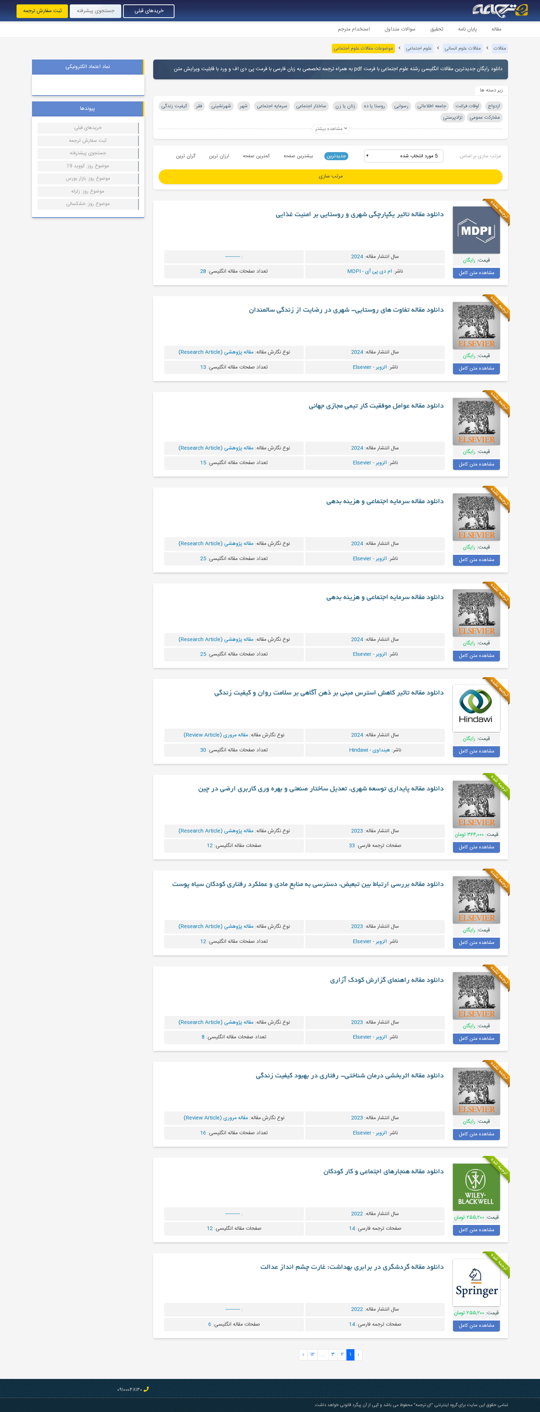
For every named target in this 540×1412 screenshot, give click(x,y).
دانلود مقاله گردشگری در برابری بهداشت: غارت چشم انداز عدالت (352, 1267)
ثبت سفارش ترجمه (42, 11)
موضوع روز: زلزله (87, 191)
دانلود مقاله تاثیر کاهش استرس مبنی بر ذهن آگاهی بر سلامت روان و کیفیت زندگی (329, 693)
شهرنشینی (221, 106)
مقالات (500, 48)
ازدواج (494, 106)
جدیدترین (336, 156)
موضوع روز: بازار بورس (88, 179)
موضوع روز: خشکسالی (88, 204)
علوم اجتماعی (419, 48)
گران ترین (185, 156)
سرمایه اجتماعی (272, 106)
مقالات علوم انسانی (462, 48)
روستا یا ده (374, 106)
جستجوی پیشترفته (88, 153)
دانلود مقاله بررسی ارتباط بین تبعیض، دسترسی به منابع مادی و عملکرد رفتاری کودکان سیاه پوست (308, 884)
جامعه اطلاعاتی (431, 106)
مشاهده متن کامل (476, 273)
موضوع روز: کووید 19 (87, 166)
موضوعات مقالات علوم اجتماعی (363, 48)
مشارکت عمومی (484, 118)
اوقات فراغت (467, 106)
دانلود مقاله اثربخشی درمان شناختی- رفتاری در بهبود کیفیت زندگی (350, 1076)
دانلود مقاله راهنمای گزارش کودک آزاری (387, 980)
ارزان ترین (219, 156)
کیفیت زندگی (174, 106)
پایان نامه (467, 29)
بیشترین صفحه (298, 156)
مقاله (496, 29)
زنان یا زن (345, 106)
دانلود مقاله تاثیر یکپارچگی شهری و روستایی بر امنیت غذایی (360, 215)
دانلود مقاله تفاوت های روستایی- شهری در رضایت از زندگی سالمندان (346, 310)
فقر (199, 106)
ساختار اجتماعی (311, 106)
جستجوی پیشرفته (95, 11)
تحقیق (436, 29)
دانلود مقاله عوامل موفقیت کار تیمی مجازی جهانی (376, 406)
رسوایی (401, 106)
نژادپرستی (452, 118)
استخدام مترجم (354, 29)
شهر (244, 106)
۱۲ (312, 1354)
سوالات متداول (400, 29)
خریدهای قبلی (148, 11)
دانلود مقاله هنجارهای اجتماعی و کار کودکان (384, 1172)
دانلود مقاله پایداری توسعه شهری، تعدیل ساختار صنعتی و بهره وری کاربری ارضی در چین (321, 789)
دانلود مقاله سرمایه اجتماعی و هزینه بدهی (385, 502)
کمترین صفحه (256, 156)
